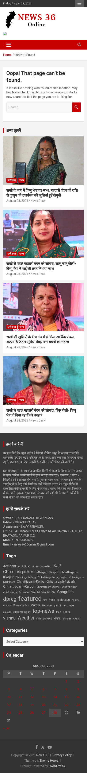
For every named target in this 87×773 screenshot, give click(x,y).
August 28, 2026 (17, 200)
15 (66, 697)
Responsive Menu (79, 3)
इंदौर (38, 618)
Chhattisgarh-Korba (31, 581)
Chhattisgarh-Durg (26, 577)
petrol (57, 605)
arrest (35, 566)
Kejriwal (76, 600)
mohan (7, 605)
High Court (63, 599)
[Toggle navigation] (8, 45)
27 (43, 713)
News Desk (38, 200)
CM (53, 592)
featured (30, 598)
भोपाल (57, 618)
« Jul (6, 728)
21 (55, 705)
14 (55, 697)
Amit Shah (24, 566)
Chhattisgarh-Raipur (19, 586)
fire (45, 599)
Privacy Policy (62, 755)
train (58, 612)
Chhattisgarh (16, 571)
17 (9, 705)
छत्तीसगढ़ (47, 618)
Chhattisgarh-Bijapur (44, 572)
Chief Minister (69, 587)
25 (20, 713)
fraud (52, 599)
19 (32, 705)
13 (43, 697)
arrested (46, 566)
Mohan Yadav (21, 605)
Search (76, 107)
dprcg (9, 599)
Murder (35, 605)
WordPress (57, 766)
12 (32, 697)
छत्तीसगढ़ (12, 180)
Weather (26, 618)
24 (9, 713)
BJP (57, 565)
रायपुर (76, 618)
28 (55, 713)
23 (78, 705)
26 (32, 713)
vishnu (9, 618)
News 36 (42, 755)
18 (20, 705)
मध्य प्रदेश (67, 618)
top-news (43, 611)
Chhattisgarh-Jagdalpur (52, 577)
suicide (7, 612)
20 (43, 705)
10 (9, 697)
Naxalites (47, 605)
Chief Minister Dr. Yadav (16, 592)
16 (78, 697)
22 (66, 705)
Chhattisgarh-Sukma (48, 587)
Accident (9, 566)
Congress (65, 592)
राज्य (21, 180)
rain (65, 605)
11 (20, 697)
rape (71, 605)
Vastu (66, 611)
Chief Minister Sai (40, 592)
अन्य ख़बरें (13, 130)
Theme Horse (48, 760)
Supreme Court (22, 611)
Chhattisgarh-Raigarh (60, 581)
